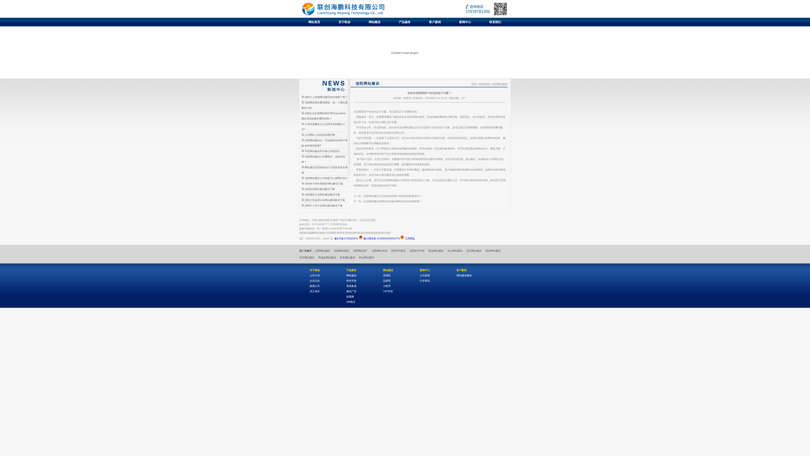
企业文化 (315, 280)
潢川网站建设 (474, 250)
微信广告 (351, 291)
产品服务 (405, 22)
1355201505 (312, 238)
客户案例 (435, 22)
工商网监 (409, 238)
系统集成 (351, 286)
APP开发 (388, 291)
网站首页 (314, 22)
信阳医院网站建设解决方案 (320, 189)
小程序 (387, 286)
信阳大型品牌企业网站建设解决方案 (325, 200)
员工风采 (315, 291)
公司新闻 (425, 275)
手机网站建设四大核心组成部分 (322, 151)
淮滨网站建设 (307, 257)
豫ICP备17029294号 (346, 238)
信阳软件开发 (417, 250)
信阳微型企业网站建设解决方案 (322, 194)
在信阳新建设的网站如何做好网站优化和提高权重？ (393, 201)
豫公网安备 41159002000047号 (381, 238)
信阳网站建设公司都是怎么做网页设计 (326, 178)
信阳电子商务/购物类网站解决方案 (324, 183)
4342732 (328, 238)
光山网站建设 (455, 250)
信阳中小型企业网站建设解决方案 (324, 205)
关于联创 (344, 22)
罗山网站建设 (366, 257)
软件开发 (351, 280)
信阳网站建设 (322, 250)
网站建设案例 (464, 275)
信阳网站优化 (379, 250)
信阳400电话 (398, 250)
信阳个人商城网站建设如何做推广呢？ (326, 97)
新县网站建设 (347, 257)
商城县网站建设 (327, 257)
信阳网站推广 (360, 250)
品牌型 (387, 280)
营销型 (387, 275)
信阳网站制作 (341, 250)
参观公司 (315, 286)
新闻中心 (465, 22)
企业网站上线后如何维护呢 (320, 134)
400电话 (350, 301)
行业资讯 (425, 280)
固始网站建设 (493, 250)
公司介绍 (315, 275)
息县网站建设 (436, 250)
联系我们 (495, 22)
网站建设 (375, 22)
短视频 (350, 296)
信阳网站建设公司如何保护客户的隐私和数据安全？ (393, 196)
